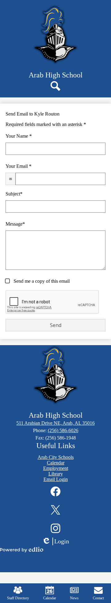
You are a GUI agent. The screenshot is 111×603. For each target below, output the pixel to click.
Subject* (14, 193)
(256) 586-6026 (63, 430)
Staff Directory (18, 598)
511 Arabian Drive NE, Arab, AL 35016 (55, 423)
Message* (15, 224)
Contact (98, 598)
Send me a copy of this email (41, 281)
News (74, 598)
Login (57, 541)
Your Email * (18, 166)
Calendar (49, 598)
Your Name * (19, 136)
